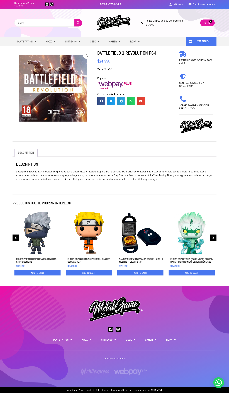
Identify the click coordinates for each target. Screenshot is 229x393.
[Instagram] (51, 4)
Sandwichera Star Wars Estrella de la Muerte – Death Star (141, 260)
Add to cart (37, 272)
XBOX (49, 41)
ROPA (133, 41)
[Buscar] (78, 22)
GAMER (113, 41)
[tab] (26, 153)
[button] (101, 101)
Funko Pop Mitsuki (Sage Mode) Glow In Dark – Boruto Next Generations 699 (191, 260)
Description (26, 153)
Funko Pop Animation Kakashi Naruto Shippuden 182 (36, 260)
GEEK (93, 41)
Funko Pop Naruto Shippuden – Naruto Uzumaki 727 (89, 260)
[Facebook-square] (47, 4)
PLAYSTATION (25, 41)
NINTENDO (71, 41)
